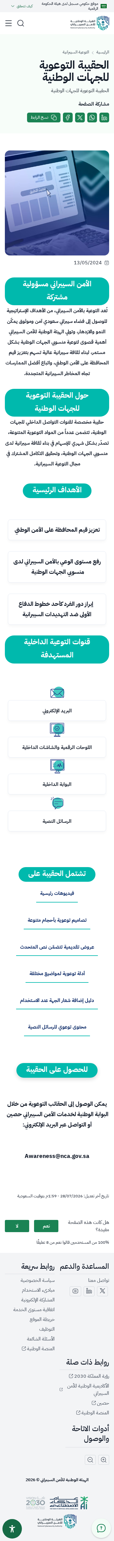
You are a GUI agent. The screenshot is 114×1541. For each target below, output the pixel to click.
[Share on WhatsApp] (92, 117)
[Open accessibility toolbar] (12, 1529)
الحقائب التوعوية (48, 1103)
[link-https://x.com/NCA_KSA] (102, 1291)
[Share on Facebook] (68, 117)
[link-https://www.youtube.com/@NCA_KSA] (75, 1291)
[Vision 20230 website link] (35, 1502)
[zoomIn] (103, 1460)
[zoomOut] (90, 1460)
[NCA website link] (57, 1521)
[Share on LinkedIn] (104, 117)
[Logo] (90, 23)
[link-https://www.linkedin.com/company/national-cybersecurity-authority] (89, 1291)
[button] (20, 23)
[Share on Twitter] (80, 117)
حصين (14, 1114)
